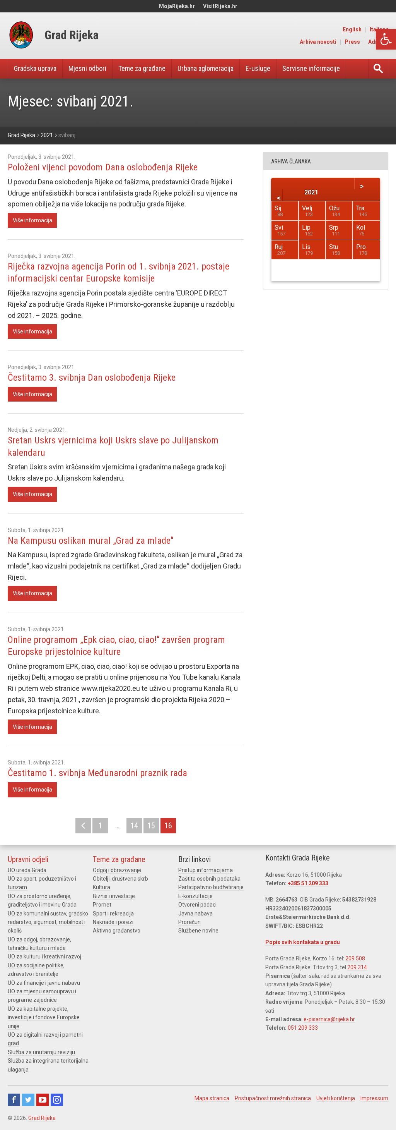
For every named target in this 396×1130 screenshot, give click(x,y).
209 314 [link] (357, 967)
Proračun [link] (189, 922)
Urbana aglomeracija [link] (206, 68)
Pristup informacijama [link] (205, 870)
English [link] (352, 29)
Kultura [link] (101, 887)
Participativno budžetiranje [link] (211, 887)
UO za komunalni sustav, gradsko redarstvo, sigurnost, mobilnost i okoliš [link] (48, 922)
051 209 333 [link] (303, 1028)
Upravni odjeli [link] (28, 859)
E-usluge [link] (258, 68)
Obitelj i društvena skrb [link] (120, 879)
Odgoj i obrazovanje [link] (117, 870)
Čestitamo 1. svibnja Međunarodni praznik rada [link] (97, 773)
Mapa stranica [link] (212, 1098)
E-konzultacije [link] (195, 896)
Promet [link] (102, 905)
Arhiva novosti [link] (318, 42)
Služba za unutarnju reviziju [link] (41, 1052)
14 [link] (134, 825)
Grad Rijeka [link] (42, 1118)
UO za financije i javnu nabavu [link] (44, 983)
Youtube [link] (42, 1100)
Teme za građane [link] (142, 68)
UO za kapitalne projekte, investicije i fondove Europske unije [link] (44, 1017)
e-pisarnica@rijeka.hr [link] (329, 1019)
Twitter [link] (28, 1100)
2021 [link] (311, 192)
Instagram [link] (57, 1100)
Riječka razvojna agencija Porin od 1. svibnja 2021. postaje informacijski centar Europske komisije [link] (118, 272)
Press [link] (352, 42)
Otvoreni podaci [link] (197, 905)
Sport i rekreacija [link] (113, 913)
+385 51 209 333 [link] (308, 883)
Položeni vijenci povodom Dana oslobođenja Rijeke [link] (103, 167)
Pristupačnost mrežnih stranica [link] (273, 1098)
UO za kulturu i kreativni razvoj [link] (44, 956)
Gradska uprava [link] (35, 68)
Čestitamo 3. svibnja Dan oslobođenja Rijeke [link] (92, 377)
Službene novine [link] (198, 930)
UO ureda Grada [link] (27, 870)
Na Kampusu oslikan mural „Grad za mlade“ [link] (90, 540)
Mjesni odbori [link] (87, 68)
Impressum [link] (374, 1098)
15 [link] (151, 825)
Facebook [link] (14, 1100)
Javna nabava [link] (195, 913)
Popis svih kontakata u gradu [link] (302, 942)
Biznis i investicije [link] (114, 896)
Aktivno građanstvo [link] (116, 930)
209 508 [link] (355, 958)
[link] (386, 39)
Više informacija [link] (32, 220)
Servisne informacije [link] (311, 68)
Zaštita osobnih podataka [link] (209, 879)
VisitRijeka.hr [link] (220, 6)
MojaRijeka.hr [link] (177, 6)
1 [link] (100, 825)
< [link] (83, 825)
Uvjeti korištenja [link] (335, 1098)
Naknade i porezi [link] (113, 922)
